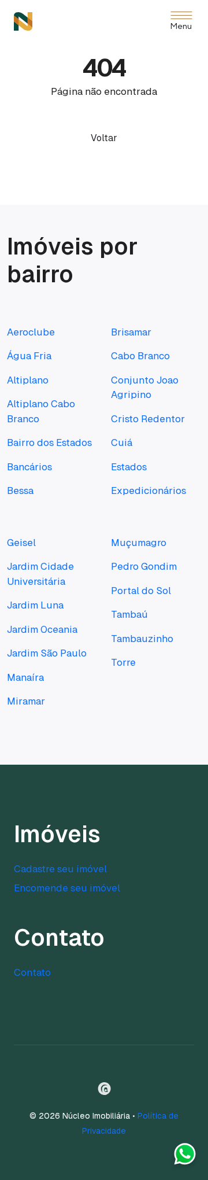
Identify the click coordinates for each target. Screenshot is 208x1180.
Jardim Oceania (42, 629)
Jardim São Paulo (47, 653)
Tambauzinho (142, 638)
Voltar (104, 137)
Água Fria (29, 356)
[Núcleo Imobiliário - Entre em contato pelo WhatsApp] (184, 1156)
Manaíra (25, 677)
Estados (129, 467)
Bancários (29, 467)
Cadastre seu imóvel (60, 869)
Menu (181, 27)
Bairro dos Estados (49, 442)
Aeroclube (31, 332)
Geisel (21, 542)
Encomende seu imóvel (67, 888)
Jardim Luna (35, 605)
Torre (123, 662)
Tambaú (129, 614)
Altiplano (28, 380)
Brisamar (131, 332)
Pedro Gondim (144, 566)
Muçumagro (138, 542)
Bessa (20, 490)
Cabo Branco (140, 356)
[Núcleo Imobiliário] (23, 21)
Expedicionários (148, 490)
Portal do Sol (141, 590)
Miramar (26, 701)
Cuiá (121, 442)
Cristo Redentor (148, 419)
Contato (32, 972)
